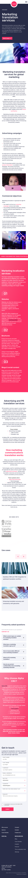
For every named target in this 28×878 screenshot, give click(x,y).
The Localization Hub (20, 849)
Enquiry (5, 794)
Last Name (6, 762)
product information (7, 165)
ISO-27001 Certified (6, 869)
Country (5, 783)
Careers (17, 830)
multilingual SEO (13, 320)
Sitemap (17, 852)
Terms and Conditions (6, 866)
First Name (6, 757)
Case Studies (5, 832)
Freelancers (18, 832)
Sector (5, 778)
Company (5, 767)
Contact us (5, 631)
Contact (17, 827)
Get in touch (6, 38)
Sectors (4, 830)
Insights (17, 844)
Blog (16, 839)
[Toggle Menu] (26, 1)
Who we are (5, 827)
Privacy (3, 868)
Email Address (7, 773)
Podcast (17, 846)
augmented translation (12, 471)
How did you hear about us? (11, 789)
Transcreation (14, 708)
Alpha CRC (4, 686)
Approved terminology (15, 479)
